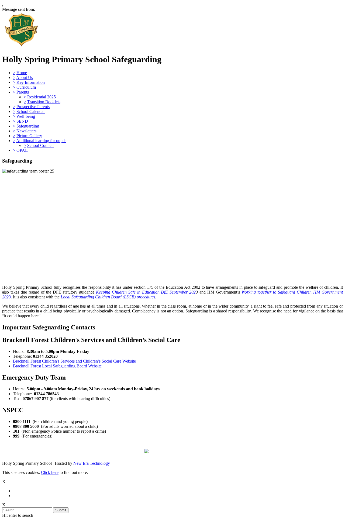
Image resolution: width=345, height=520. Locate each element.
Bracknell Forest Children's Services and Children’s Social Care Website (74, 361)
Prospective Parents (33, 106)
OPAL (22, 150)
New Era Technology (91, 463)
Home (21, 72)
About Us (24, 77)
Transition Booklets (43, 101)
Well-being (25, 116)
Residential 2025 (41, 97)
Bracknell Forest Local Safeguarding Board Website (57, 366)
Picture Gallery (29, 135)
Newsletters (26, 131)
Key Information (30, 82)
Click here (49, 472)
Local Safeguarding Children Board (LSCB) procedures (108, 297)
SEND (22, 121)
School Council (40, 145)
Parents (22, 92)
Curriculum (26, 87)
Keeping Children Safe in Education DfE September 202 (146, 292)
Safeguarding (27, 126)
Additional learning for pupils (41, 140)
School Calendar (30, 111)
